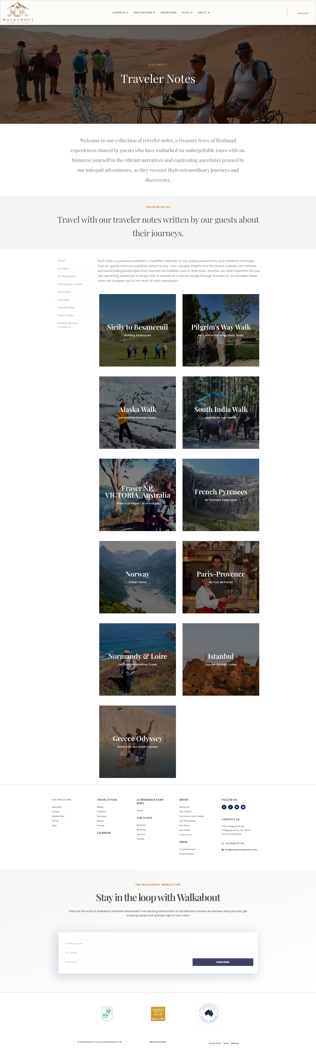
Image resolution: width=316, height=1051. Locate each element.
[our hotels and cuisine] (195, 816)
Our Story (63, 268)
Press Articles (66, 315)
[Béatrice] (153, 830)
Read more (221, 344)
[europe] (68, 811)
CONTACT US (231, 819)
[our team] (195, 830)
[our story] (195, 825)
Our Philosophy (66, 276)
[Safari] (117, 821)
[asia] (68, 825)
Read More (137, 345)
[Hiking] (117, 807)
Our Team (63, 300)
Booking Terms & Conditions (68, 325)
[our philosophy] (195, 821)
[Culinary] (117, 811)
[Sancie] (153, 839)
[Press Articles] (195, 854)
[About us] (195, 807)
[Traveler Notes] (195, 849)
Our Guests (64, 292)
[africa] (68, 821)
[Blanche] (153, 825)
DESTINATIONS (61, 799)
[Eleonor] (153, 834)
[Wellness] (117, 816)
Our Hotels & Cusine (70, 284)
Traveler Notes (66, 307)
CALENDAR (104, 833)
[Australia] (68, 807)
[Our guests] (195, 811)
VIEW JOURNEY (137, 432)
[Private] (117, 825)
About (61, 260)
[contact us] (195, 834)
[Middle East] (68, 816)
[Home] (153, 810)
